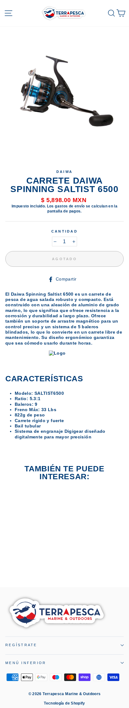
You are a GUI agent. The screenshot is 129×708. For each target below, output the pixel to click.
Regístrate (21, 645)
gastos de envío (70, 206)
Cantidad (64, 231)
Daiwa (64, 172)
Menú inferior (25, 663)
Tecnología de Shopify (64, 703)
